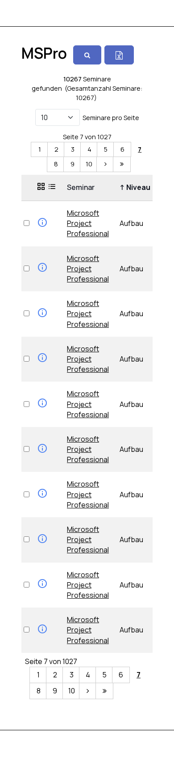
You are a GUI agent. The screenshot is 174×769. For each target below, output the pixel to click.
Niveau (136, 187)
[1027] (122, 164)
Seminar (82, 187)
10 (89, 164)
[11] (105, 164)
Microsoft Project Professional (88, 223)
